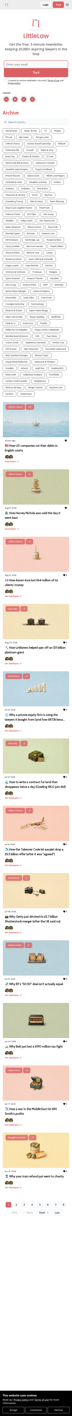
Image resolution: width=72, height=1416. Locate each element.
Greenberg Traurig (14, 201)
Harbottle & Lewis (14, 182)
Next (42, 1212)
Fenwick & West (54, 239)
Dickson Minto (29, 284)
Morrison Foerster (34, 246)
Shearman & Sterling (15, 195)
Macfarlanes (11, 130)
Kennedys (59, 284)
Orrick (35, 195)
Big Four (48, 195)
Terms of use (41, 1399)
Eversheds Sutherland (55, 349)
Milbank (61, 143)
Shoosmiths (11, 297)
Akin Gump (48, 214)
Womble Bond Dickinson (17, 336)
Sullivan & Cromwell (45, 162)
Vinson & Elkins (13, 252)
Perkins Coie (58, 342)
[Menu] (67, 4)
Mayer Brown (30, 130)
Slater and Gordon (14, 316)
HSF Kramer (11, 349)
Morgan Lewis (42, 137)
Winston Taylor (42, 355)
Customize (36, 1410)
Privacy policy (21, 1399)
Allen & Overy (36, 201)
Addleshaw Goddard (32, 374)
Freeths (43, 323)
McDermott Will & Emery (17, 162)
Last (57, 1212)
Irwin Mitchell (32, 265)
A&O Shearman (31, 349)
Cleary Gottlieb (12, 246)
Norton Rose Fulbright (16, 291)
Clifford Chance (13, 143)
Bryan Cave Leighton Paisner (19, 207)
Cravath (30, 150)
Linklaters (25, 188)
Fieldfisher (56, 316)
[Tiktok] (23, 99)
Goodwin (10, 368)
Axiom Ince (28, 323)
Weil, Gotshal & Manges (17, 355)
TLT (45, 130)
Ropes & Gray (47, 150)
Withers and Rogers (55, 175)
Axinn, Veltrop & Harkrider (41, 259)
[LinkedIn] (6, 99)
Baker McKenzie (13, 227)
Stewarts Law (48, 233)
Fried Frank (44, 207)
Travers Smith (12, 342)
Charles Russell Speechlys (39, 143)
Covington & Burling (15, 304)
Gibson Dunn (33, 175)
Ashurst (24, 368)
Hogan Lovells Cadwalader (47, 329)
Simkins (57, 182)
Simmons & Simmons (15, 272)
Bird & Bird (42, 188)
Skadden (10, 220)
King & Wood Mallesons (16, 361)
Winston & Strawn (14, 310)
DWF (45, 284)
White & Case (33, 252)
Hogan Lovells (12, 265)
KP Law (9, 137)
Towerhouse (26, 393)
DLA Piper (31, 214)
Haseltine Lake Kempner (17, 169)
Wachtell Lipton (13, 233)
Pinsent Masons (13, 175)
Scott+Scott (46, 297)
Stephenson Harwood (35, 342)
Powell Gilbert (56, 246)
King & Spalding (37, 316)
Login (46, 4)
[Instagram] (32, 99)
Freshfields (54, 374)
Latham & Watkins (41, 291)
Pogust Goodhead (43, 169)
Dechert (49, 265)
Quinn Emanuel (13, 278)
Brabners (10, 188)
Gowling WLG (57, 368)
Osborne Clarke (13, 214)
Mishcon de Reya (13, 387)
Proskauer (37, 272)
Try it (58, 4)
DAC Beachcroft (47, 220)
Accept (13, 1410)
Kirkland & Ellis (12, 150)
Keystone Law (56, 387)
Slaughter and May (38, 182)
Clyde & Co (11, 323)
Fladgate (53, 272)
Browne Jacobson (14, 259)
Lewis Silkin (28, 297)
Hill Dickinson (12, 239)
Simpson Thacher (35, 278)
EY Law (50, 156)
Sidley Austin (26, 220)
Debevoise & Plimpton (44, 361)
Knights (57, 130)
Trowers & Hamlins (31, 156)
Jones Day (10, 156)
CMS (37, 336)
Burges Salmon (35, 387)
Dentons (9, 393)
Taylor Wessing (57, 201)
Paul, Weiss (52, 336)
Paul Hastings (37, 304)
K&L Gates (24, 137)
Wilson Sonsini (34, 227)
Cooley (49, 252)
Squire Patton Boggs (38, 310)
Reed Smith (11, 374)
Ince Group (11, 284)
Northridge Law (32, 239)
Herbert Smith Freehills (16, 381)
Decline (58, 1410)
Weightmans (40, 381)
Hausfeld (54, 278)
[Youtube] (15, 99)
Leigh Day (39, 368)
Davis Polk (53, 227)
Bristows (31, 233)
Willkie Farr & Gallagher (17, 329)
